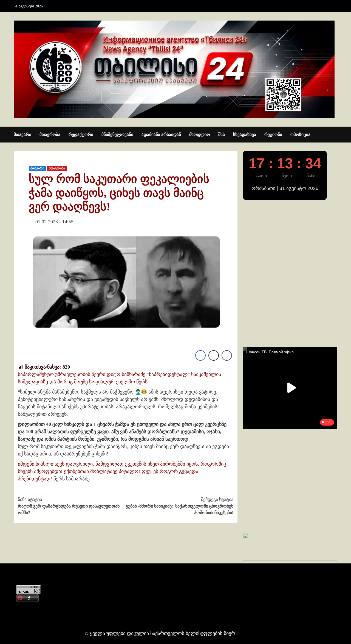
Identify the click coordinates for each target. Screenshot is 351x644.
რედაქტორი (81, 134)
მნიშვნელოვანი (117, 134)
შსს (221, 134)
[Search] (333, 135)
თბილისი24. (253, 633)
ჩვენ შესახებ (29, 617)
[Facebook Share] (200, 355)
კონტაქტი (26, 607)
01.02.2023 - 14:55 (54, 221)
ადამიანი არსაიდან (161, 134)
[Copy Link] (227, 355)
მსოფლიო (199, 134)
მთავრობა (49, 134)
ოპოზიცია (300, 134)
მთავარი (22, 134)
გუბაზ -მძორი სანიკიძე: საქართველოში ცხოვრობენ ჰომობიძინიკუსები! (179, 506)
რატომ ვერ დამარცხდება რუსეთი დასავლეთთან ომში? (69, 506)
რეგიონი (273, 134)
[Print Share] (213, 355)
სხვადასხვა (244, 134)
